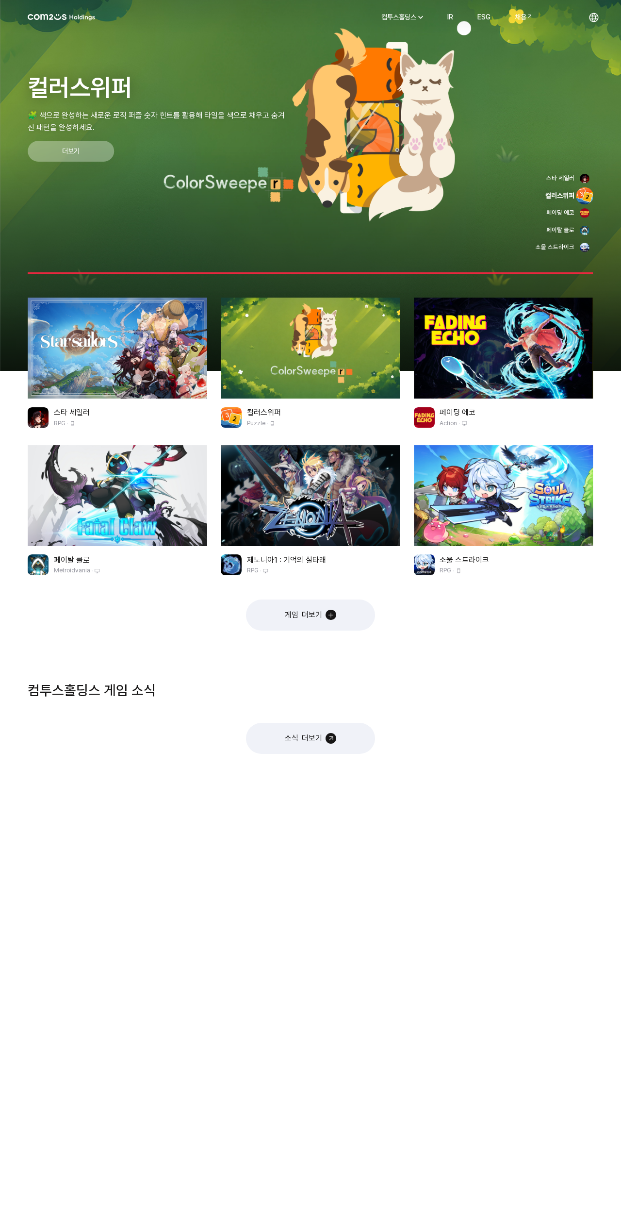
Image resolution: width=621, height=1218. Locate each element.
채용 (520, 17)
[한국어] (593, 17)
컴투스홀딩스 (61, 17)
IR (450, 17)
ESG (483, 17)
